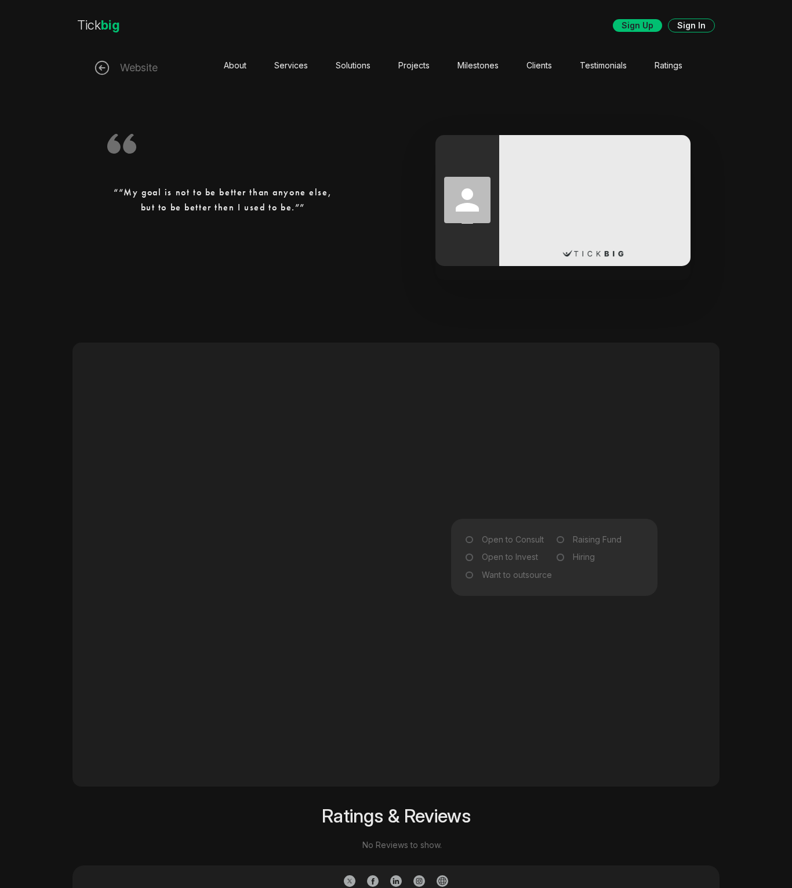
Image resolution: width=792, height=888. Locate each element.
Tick (98, 24)
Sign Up (637, 25)
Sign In (691, 25)
